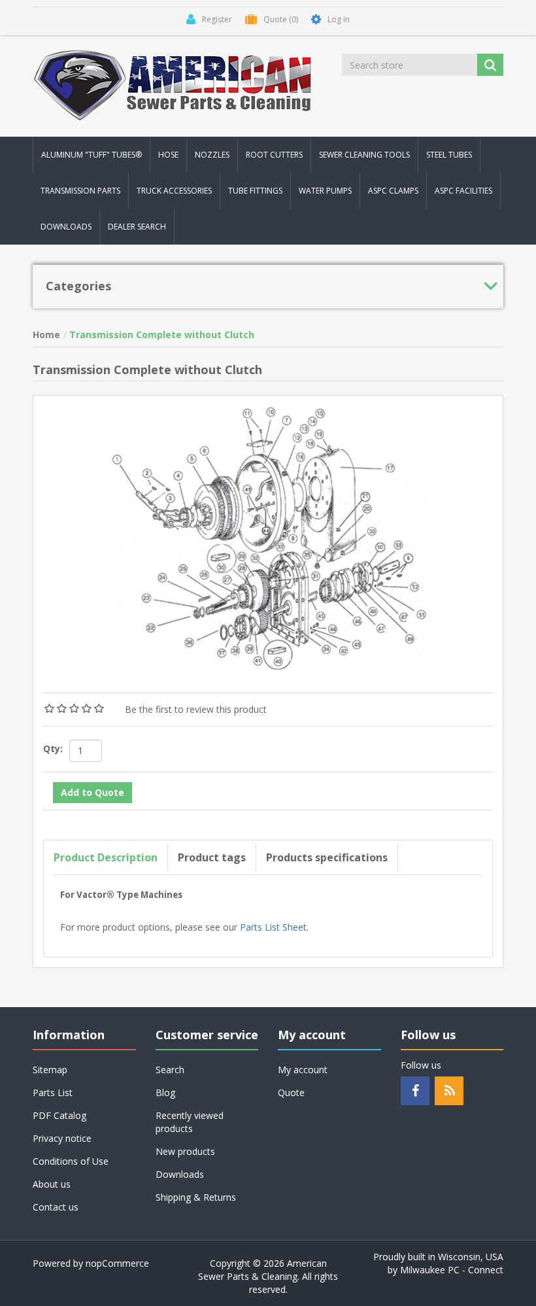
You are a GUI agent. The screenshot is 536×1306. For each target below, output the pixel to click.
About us (52, 1184)
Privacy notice (62, 1138)
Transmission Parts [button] (80, 190)
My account (302, 1069)
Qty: (53, 748)
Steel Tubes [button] (449, 154)
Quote (291, 1092)
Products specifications (327, 857)
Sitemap (50, 1069)
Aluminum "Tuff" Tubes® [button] (91, 154)
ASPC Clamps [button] (393, 190)
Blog (165, 1092)
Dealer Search (137, 226)
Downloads (66, 226)
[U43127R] (268, 536)
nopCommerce (117, 1263)
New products (185, 1151)
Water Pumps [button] (325, 190)
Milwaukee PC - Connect (451, 1269)
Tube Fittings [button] (255, 190)
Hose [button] (168, 154)
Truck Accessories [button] (174, 190)
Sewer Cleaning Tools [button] (364, 154)
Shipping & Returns (196, 1197)
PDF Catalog (59, 1115)
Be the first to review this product (196, 709)
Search (170, 1069)
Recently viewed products (190, 1122)
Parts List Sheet (273, 927)
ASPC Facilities (463, 190)
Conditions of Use (71, 1161)
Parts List (53, 1092)
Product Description (106, 857)
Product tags (212, 857)
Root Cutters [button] (274, 154)
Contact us (55, 1207)
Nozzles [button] (212, 154)
